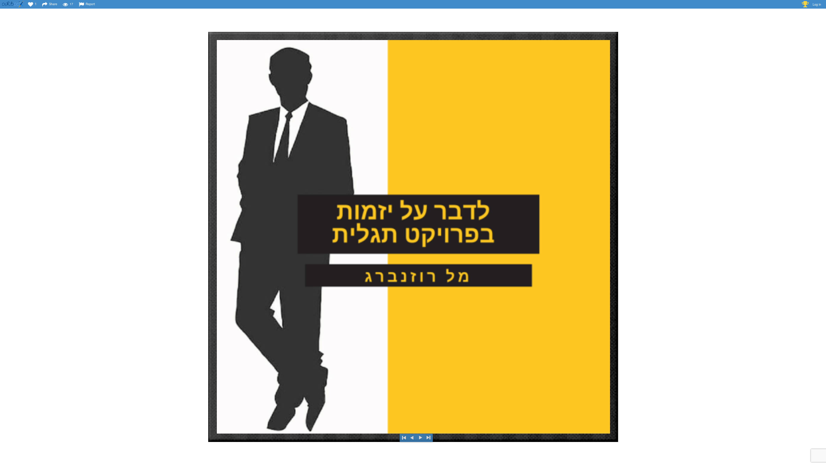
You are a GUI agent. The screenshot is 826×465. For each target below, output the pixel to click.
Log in (817, 4)
